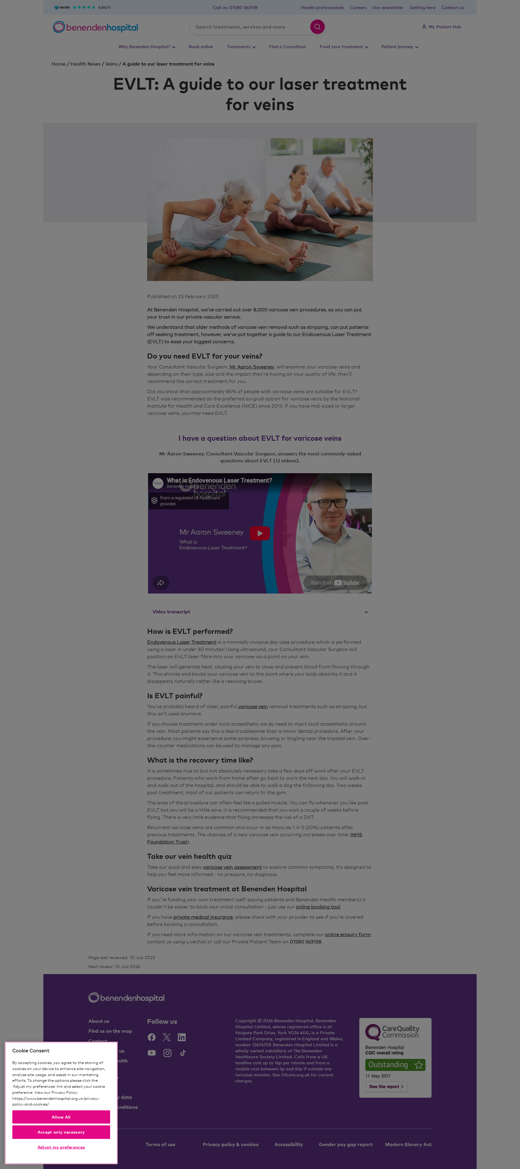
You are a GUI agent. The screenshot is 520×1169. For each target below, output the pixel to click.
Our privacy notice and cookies (77, 1104)
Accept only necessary (61, 1132)
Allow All (61, 1117)
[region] (61, 1103)
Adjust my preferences (61, 1147)
